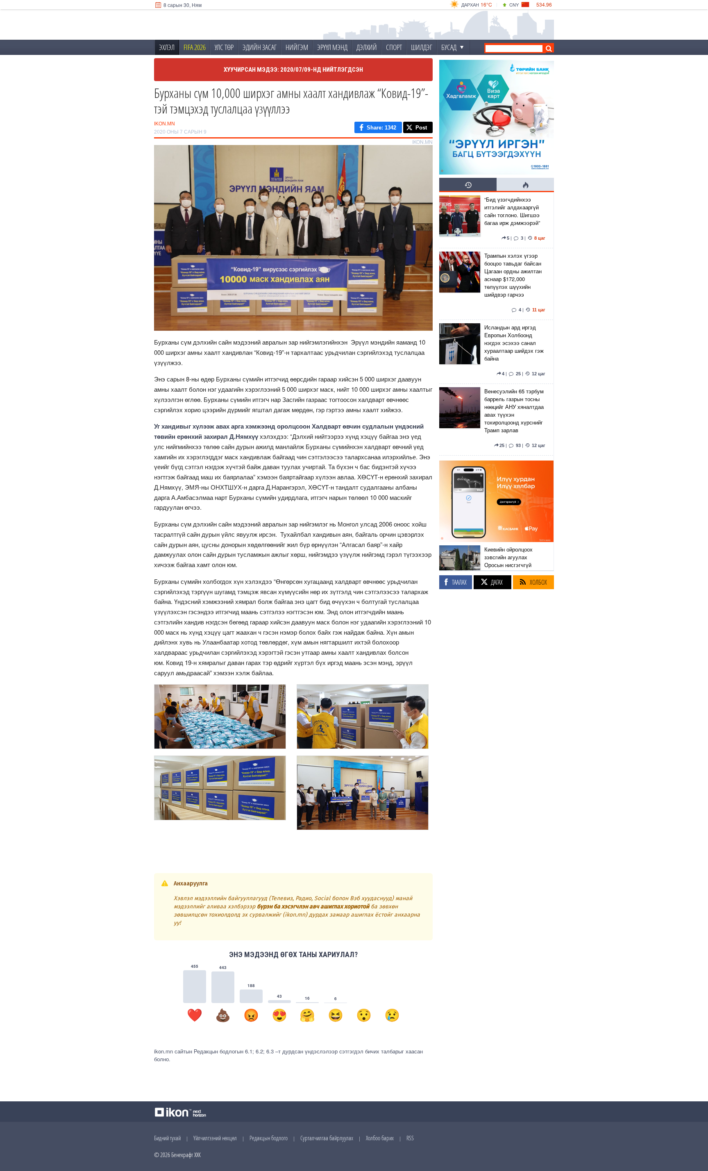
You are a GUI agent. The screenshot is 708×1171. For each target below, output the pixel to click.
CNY (514, 4)
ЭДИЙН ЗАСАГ (260, 47)
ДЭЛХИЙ (366, 47)
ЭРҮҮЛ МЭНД (332, 47)
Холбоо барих (380, 1138)
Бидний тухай (167, 1138)
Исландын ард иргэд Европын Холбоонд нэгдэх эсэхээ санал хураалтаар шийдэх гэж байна (514, 342)
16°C (486, 4)
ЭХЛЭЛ (167, 47)
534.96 (544, 4)
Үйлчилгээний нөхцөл (215, 1138)
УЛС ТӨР (224, 47)
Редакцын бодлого (269, 1138)
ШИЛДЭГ (421, 47)
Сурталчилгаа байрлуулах (326, 1138)
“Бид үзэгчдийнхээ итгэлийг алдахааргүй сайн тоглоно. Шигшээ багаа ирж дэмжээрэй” (512, 211)
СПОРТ (394, 47)
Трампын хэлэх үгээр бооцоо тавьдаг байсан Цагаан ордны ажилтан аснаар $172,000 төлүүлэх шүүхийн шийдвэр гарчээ (513, 275)
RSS (410, 1138)
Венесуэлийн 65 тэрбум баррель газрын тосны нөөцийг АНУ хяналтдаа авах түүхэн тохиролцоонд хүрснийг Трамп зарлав (514, 410)
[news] (459, 220)
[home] (209, 25)
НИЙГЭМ (297, 47)
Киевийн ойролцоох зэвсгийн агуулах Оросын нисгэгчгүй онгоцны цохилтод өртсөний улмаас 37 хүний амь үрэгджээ (509, 568)
